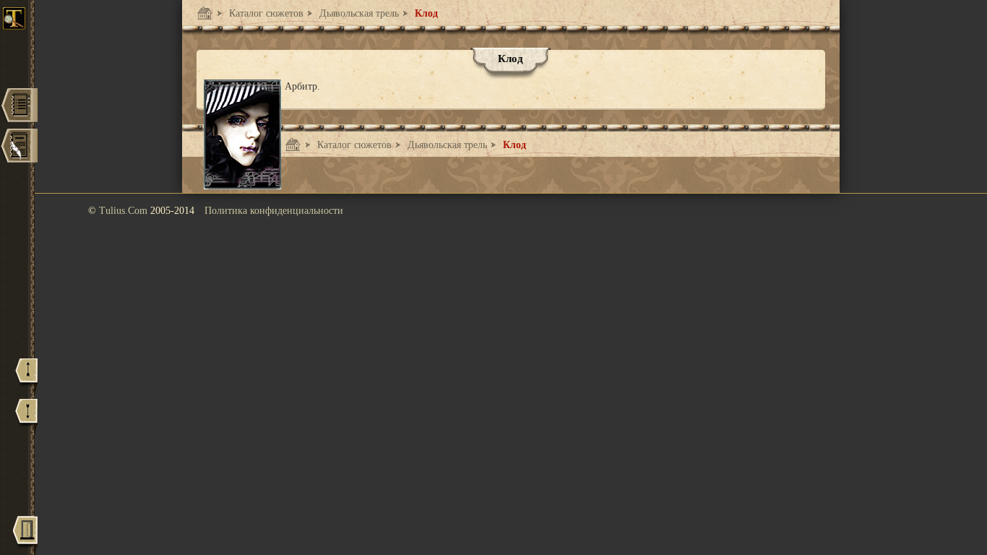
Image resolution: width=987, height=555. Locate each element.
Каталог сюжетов (264, 13)
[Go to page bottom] (26, 417)
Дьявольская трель (357, 13)
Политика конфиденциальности (273, 210)
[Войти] (25, 535)
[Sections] (19, 106)
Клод (425, 13)
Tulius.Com (124, 210)
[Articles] (19, 147)
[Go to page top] (26, 376)
